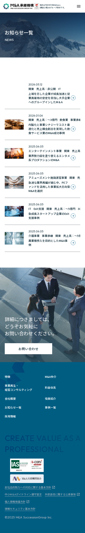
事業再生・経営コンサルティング (18, 388)
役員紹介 (50, 398)
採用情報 (10, 416)
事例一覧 (50, 407)
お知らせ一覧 (13, 407)
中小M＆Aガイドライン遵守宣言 (23, 494)
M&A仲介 (50, 377)
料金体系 (50, 387)
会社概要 (10, 398)
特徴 (7, 377)
